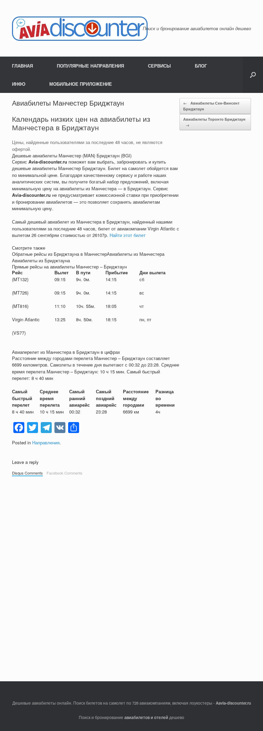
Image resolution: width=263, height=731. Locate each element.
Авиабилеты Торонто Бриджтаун (214, 122)
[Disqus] (131, 575)
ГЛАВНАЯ (22, 65)
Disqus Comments (27, 473)
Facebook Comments (65, 473)
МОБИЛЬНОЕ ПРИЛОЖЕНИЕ (80, 84)
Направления (46, 442)
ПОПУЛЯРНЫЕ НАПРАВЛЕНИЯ (90, 65)
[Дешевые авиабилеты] (80, 28)
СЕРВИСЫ (159, 65)
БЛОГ (201, 65)
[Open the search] (253, 75)
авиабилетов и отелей (146, 717)
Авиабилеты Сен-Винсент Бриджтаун (211, 105)
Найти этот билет (128, 235)
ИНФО (18, 84)
